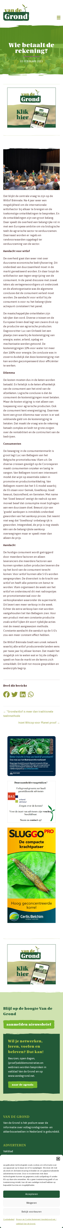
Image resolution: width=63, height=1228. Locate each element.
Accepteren (31, 1194)
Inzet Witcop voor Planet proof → (39, 722)
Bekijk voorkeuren (31, 1211)
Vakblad (8, 1151)
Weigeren (31, 1202)
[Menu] (58, 18)
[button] (58, 1158)
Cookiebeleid (8, 1219)
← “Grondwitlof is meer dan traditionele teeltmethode (28, 713)
